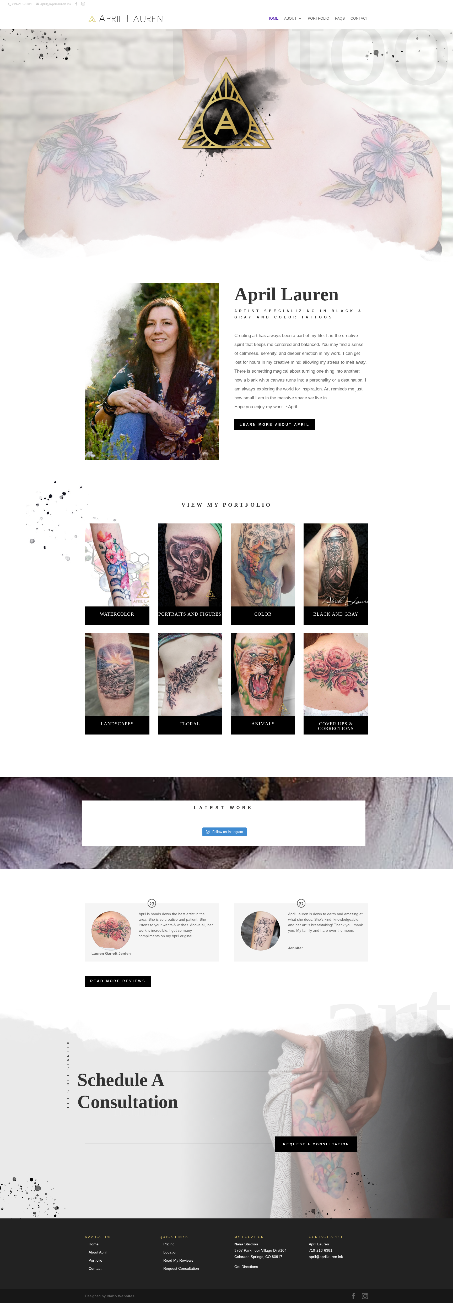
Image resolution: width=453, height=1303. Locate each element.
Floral (190, 723)
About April (97, 1252)
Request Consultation (181, 1268)
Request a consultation (316, 1144)
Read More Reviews (118, 981)
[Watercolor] (117, 564)
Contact (359, 18)
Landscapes (117, 723)
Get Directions (246, 1267)
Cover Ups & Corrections (336, 726)
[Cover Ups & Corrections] (336, 674)
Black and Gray (335, 614)
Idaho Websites (120, 1296)
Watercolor (117, 614)
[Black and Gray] (336, 564)
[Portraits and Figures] (190, 564)
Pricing (169, 1244)
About (290, 18)
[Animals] (263, 674)
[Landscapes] (117, 674)
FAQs (340, 18)
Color (263, 614)
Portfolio (318, 18)
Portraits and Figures (190, 614)
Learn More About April (275, 425)
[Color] (263, 564)
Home (272, 18)
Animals (263, 723)
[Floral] (190, 674)
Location (170, 1252)
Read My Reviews (178, 1260)
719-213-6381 (320, 1250)
